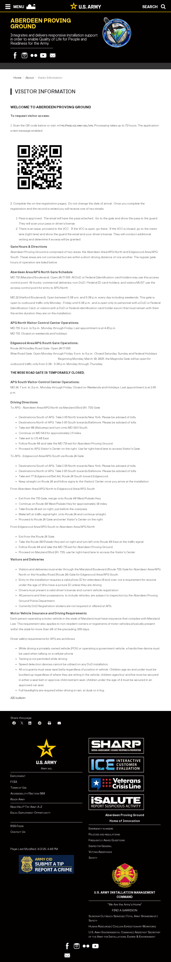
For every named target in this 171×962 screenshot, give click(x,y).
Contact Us (17, 832)
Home (17, 78)
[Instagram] (24, 55)
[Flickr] (34, 55)
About (29, 78)
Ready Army (17, 799)
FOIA (13, 782)
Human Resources (100, 926)
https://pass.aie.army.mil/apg (75, 125)
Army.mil (46, 768)
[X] (22, 723)
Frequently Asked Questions (107, 840)
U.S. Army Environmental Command (111, 932)
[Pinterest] (39, 723)
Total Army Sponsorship (141, 916)
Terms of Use (18, 787)
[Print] (49, 723)
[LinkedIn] (29, 723)
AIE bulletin (17, 698)
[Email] (52, 55)
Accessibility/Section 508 (27, 793)
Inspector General (100, 846)
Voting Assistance (100, 852)
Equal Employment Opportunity (30, 812)
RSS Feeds (17, 826)
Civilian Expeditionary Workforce (134, 926)
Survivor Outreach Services (106, 916)
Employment (17, 776)
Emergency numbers (101, 828)
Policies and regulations (104, 834)
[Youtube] (43, 55)
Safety (93, 858)
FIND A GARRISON (124, 910)
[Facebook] (15, 55)
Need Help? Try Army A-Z (26, 807)
